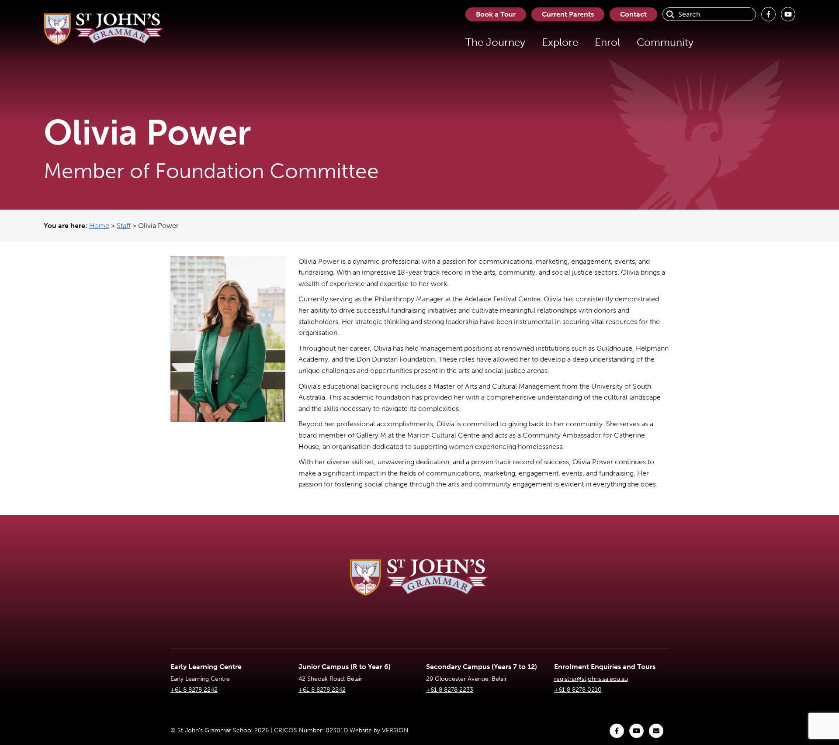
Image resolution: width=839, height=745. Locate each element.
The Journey (495, 42)
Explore (560, 42)
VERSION (395, 730)
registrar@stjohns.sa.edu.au (591, 679)
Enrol (607, 42)
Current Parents (568, 14)
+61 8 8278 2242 (194, 689)
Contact (633, 14)
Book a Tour (496, 14)
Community (665, 42)
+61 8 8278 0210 (578, 689)
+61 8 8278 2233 (449, 689)
